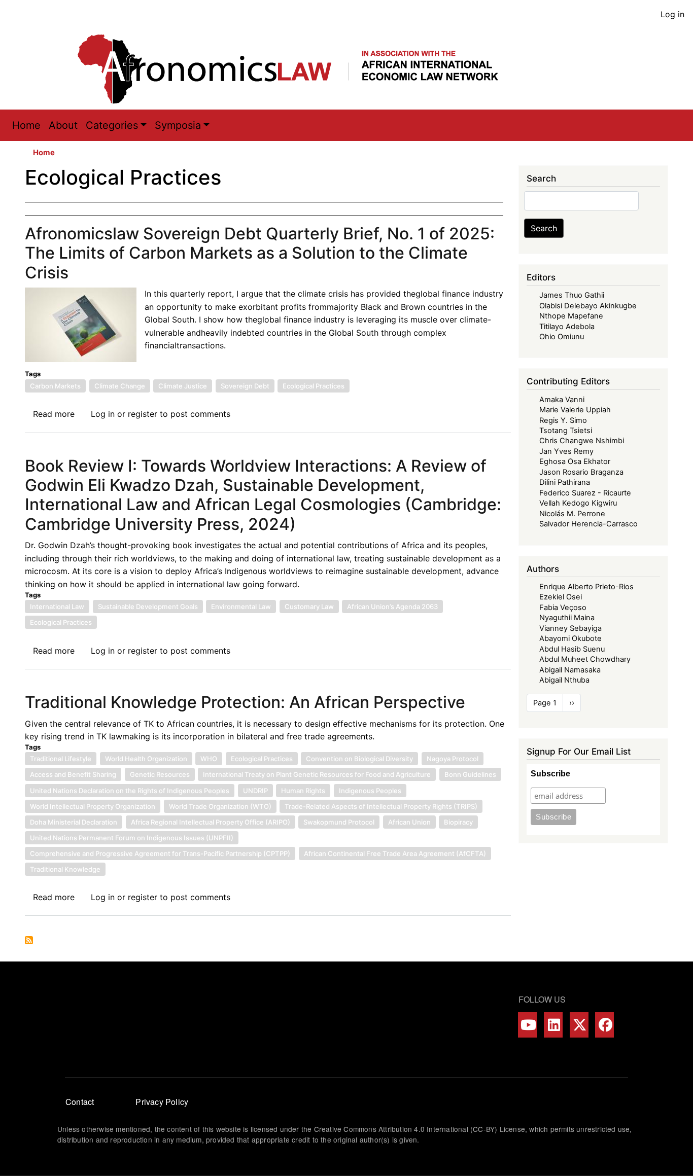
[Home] (298, 69)
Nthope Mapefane (571, 315)
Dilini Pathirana (564, 482)
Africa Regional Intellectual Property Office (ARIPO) (210, 822)
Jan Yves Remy (566, 451)
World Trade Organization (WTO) (220, 806)
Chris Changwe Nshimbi (581, 440)
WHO (208, 759)
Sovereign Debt (245, 386)
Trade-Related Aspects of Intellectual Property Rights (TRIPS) (381, 806)
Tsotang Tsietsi (565, 430)
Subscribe (550, 773)
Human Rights (303, 791)
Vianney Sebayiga (570, 628)
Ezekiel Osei (560, 596)
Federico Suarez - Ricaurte (585, 492)
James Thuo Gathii (571, 295)
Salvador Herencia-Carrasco (588, 523)
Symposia (178, 125)
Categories (112, 125)
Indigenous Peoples (370, 791)
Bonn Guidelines (470, 774)
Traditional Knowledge (65, 869)
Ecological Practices (313, 386)
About (63, 125)
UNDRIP (255, 791)
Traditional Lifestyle (60, 759)
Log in (672, 14)
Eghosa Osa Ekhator (574, 461)
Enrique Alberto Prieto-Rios (586, 586)
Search (544, 228)
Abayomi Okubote (570, 638)
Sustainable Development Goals (148, 606)
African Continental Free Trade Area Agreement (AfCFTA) (395, 853)
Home (26, 125)
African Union (409, 822)
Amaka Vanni (561, 399)
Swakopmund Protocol (338, 822)
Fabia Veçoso (562, 607)
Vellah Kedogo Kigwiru (578, 503)
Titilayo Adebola (567, 326)
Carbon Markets (55, 386)
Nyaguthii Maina (567, 617)
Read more (54, 414)
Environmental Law (241, 606)
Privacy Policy (161, 1102)
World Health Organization (146, 759)
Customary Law (309, 606)
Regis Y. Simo (563, 420)
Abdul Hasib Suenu (572, 649)
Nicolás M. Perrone (572, 513)
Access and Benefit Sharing (73, 774)
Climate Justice (182, 386)
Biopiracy (458, 822)
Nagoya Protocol (452, 759)
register (142, 414)
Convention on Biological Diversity (359, 759)
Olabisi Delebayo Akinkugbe (588, 305)
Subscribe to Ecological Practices (29, 940)
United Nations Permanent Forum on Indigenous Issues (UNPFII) (131, 838)
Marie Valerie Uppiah (575, 409)
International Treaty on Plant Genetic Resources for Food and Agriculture (317, 774)
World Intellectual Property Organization (92, 806)
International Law (57, 606)
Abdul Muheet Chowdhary (585, 659)
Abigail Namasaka (570, 669)
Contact (79, 1102)
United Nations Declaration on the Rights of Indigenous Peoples (129, 791)
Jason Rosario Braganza (581, 472)
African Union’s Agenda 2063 (392, 606)
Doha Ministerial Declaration (73, 822)
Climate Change (119, 386)
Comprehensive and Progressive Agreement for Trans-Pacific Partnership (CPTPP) (160, 853)
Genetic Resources (160, 774)
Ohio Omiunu (561, 336)
